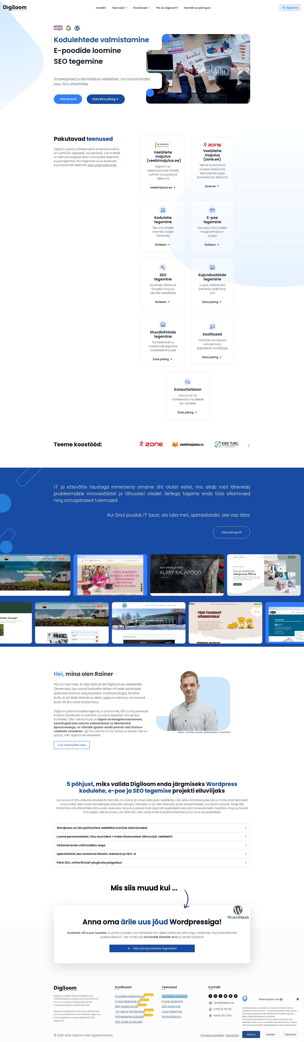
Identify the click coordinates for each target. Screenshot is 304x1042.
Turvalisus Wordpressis (130, 1011)
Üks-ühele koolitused (128, 1022)
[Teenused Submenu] (127, 7)
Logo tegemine (172, 1011)
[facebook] (210, 996)
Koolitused (140, 7)
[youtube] (225, 996)
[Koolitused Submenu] (150, 7)
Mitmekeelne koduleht (129, 1016)
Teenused (118, 7)
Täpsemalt (290, 1034)
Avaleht (101, 7)
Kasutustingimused (238, 1035)
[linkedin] (220, 996)
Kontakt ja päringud (197, 7)
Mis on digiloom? (167, 7)
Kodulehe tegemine (174, 996)
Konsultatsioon (171, 1016)
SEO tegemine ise (126, 1006)
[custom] (230, 996)
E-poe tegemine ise (127, 1001)
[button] (297, 999)
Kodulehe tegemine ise (130, 996)
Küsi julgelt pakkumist (102, 165)
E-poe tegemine (172, 1001)
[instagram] (215, 996)
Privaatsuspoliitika (212, 1035)
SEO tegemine (171, 1006)
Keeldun (270, 1034)
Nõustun (251, 1034)
